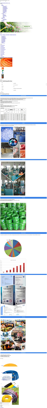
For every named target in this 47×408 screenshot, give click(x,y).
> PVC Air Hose (2, 51)
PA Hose (4, 12)
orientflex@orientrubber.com (9, 1)
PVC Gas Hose (3, 372)
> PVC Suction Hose (2, 47)
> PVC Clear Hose (2, 52)
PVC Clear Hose (5, 10)
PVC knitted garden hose (4, 393)
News (2, 18)
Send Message (1, 407)
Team (3, 16)
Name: (1, 402)
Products (3, 5)
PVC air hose (3, 400)
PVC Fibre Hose (5, 9)
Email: (1, 403)
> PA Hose (1, 55)
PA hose (2, 365)
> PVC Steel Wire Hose (3, 49)
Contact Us (3, 20)
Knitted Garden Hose (13, 34)
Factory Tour (4, 15)
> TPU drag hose (2, 56)
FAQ (3, 14)
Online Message (19, 1)
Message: (1, 405)
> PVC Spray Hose (2, 48)
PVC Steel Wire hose (4, 379)
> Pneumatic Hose (2, 54)
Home (1, 34)
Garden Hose (4, 6)
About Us (3, 13)
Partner (4, 17)
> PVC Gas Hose (2, 53)
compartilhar (14, 1)
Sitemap (16, 1)
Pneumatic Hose (5, 11)
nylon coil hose (3, 386)
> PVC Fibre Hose (2, 50)
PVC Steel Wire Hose (5, 8)
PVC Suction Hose (5, 7)
